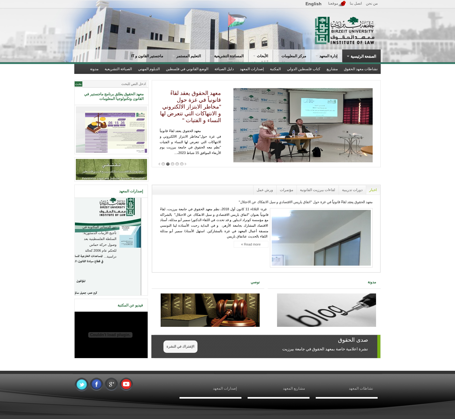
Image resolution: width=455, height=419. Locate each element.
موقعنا (333, 3)
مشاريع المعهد (294, 388)
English (314, 3)
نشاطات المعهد (361, 388)
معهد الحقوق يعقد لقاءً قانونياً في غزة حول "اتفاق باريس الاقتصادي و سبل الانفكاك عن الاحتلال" (306, 202)
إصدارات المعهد (225, 388)
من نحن (372, 3)
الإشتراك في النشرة (180, 346)
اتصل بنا (356, 3)
